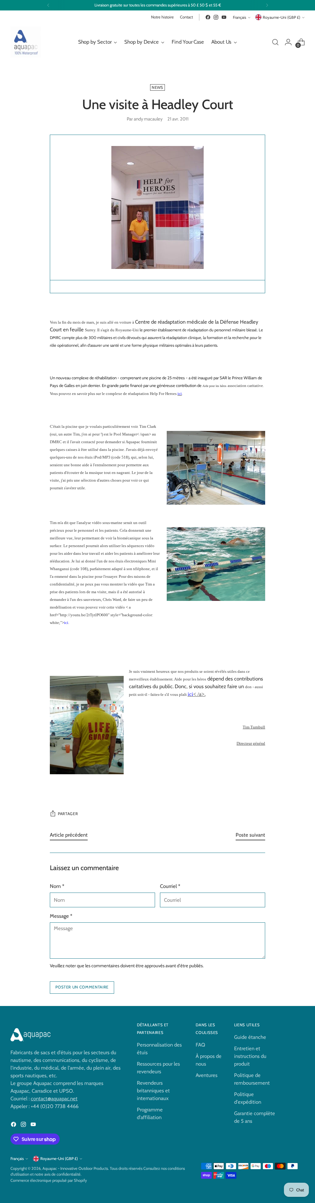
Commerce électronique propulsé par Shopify (48, 1180)
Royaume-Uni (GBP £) (281, 17)
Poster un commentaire (82, 987)
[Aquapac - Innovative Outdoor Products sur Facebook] (208, 17)
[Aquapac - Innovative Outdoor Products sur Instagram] (216, 17)
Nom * (57, 886)
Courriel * (170, 886)
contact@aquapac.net (54, 1098)
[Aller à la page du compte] (288, 42)
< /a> (196, 694)
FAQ (200, 1045)
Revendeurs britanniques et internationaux (153, 1090)
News (157, 87)
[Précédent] (48, 5)
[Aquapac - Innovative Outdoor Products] (25, 41)
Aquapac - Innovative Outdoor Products (75, 1168)
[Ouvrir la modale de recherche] (275, 42)
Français (239, 17)
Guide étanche (250, 1037)
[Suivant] (267, 5)
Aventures (206, 1075)
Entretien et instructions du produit (250, 1056)
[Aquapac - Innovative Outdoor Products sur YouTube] (224, 17)
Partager (68, 813)
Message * (61, 916)
